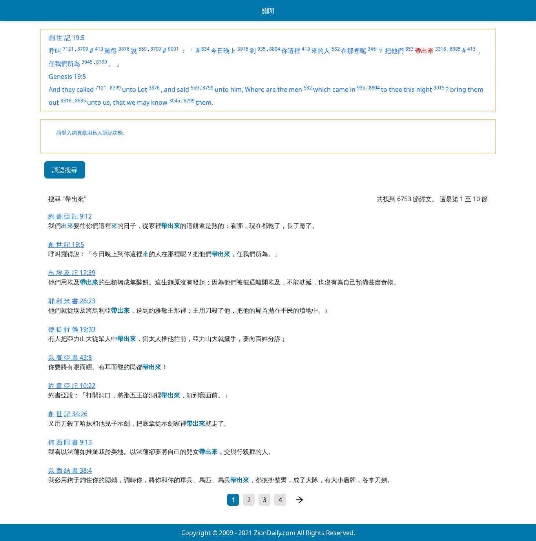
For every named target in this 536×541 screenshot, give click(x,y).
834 (205, 49)
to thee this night (406, 89)
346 (372, 49)
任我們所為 (64, 63)
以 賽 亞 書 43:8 (70, 357)
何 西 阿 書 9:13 (70, 442)
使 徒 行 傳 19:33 (71, 329)
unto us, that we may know (127, 102)
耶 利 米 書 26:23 (71, 301)
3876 (124, 49)
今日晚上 (223, 50)
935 (261, 49)
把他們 (394, 50)
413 (99, 49)
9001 (173, 49)
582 (336, 49)
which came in (334, 89)
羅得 (110, 50)
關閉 (268, 10)
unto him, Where (240, 89)
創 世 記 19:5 (66, 37)
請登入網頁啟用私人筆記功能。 (92, 133)
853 (409, 49)
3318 (440, 49)
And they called (71, 89)
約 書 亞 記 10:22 (71, 385)
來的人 (320, 50)
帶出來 (424, 50)
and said (176, 89)
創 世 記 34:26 (68, 414)
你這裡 (290, 50)
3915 (242, 49)
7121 (68, 49)
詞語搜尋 (64, 170)
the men (289, 89)
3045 (87, 61)
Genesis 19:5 (67, 76)
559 (143, 49)
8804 (274, 49)
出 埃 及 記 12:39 (71, 272)
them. (204, 102)
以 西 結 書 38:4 (70, 470)
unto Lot (134, 89)
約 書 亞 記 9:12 (70, 216)
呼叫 (55, 50)
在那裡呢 (353, 50)
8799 (82, 49)
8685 (455, 49)
